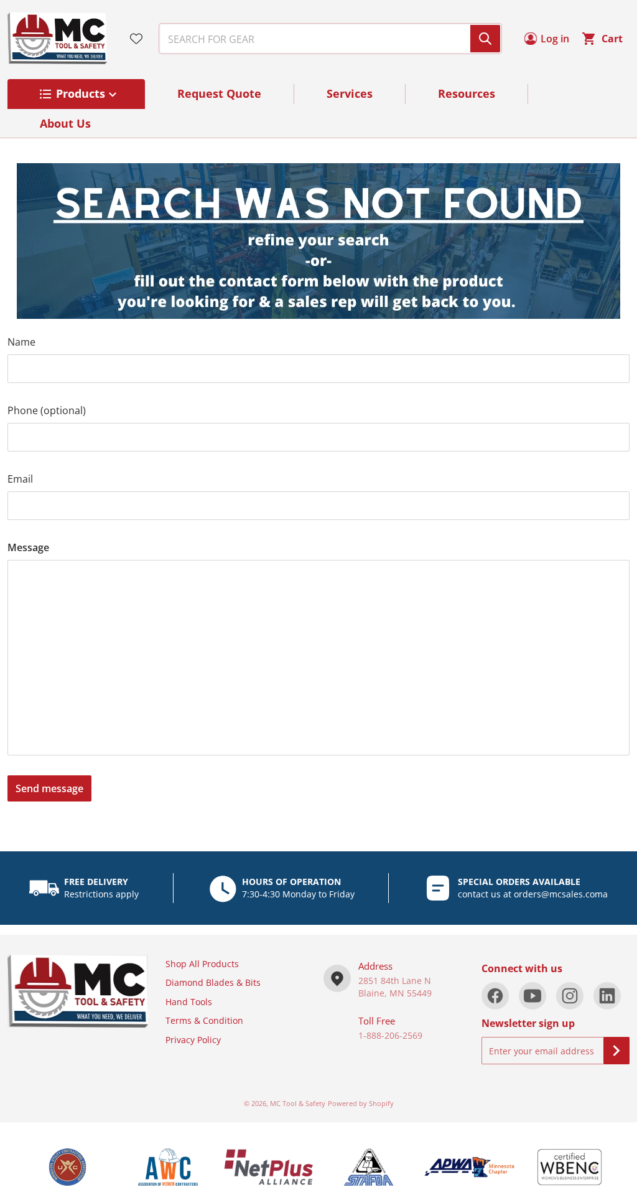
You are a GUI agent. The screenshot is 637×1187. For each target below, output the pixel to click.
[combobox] (325, 38)
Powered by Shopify (361, 1103)
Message (28, 547)
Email (20, 479)
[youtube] (532, 996)
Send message (49, 788)
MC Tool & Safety (297, 1103)
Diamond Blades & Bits (213, 982)
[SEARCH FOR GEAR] (485, 38)
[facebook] (495, 996)
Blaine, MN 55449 (395, 993)
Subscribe (616, 1050)
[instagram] (570, 996)
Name (21, 342)
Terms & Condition (204, 1020)
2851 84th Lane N (394, 980)
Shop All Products (202, 964)
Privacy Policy (193, 1040)
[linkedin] (607, 996)
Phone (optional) (46, 410)
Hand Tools (188, 1002)
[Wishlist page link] (136, 38)
